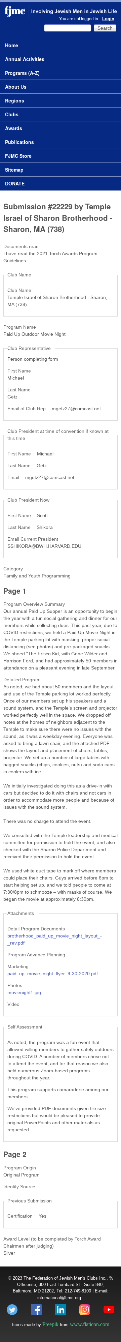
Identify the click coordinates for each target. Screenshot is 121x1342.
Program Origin (19, 1167)
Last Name (19, 389)
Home (11, 45)
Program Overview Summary (34, 604)
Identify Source (19, 1186)
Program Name (19, 327)
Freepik (50, 1324)
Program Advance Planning (36, 954)
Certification (20, 1216)
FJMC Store (18, 155)
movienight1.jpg (24, 992)
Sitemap (14, 169)
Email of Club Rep (27, 408)
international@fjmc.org (59, 1297)
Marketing (18, 966)
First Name (19, 371)
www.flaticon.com (89, 1324)
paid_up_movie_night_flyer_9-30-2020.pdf (52, 973)
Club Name (19, 290)
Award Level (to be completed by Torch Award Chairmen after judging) (52, 1242)
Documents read (21, 246)
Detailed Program (22, 679)
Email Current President (32, 539)
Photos (14, 985)
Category (13, 568)
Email (14, 477)
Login (108, 18)
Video (13, 1004)
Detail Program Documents (36, 928)
